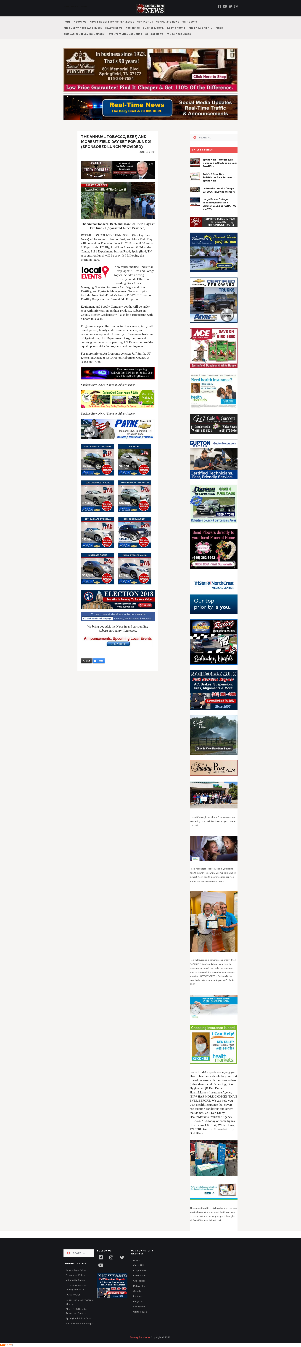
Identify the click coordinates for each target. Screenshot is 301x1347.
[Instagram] (236, 6)
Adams (137, 1260)
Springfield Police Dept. (79, 1318)
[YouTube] (100, 1265)
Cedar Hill (138, 1265)
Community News (167, 22)
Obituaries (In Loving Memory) (84, 34)
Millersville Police (75, 1280)
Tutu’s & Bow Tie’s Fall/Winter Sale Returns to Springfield (219, 177)
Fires (219, 28)
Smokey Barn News (140, 1337)
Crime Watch (190, 22)
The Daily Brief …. (200, 28)
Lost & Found (176, 28)
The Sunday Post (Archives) (82, 28)
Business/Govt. (153, 28)
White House (140, 1312)
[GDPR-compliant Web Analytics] (6, 1345)
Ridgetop (138, 1301)
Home (67, 22)
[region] (214, 222)
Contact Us (145, 22)
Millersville (139, 1286)
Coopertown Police (76, 1270)
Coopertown (140, 1270)
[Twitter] (230, 6)
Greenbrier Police (75, 1275)
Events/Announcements (125, 34)
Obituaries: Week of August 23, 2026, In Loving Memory (219, 190)
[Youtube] (225, 6)
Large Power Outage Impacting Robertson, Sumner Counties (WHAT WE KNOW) (219, 204)
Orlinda (137, 1291)
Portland (138, 1296)
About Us (80, 22)
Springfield (139, 1306)
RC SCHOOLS (73, 1294)
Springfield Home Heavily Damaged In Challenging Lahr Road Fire (220, 163)
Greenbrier (139, 1281)
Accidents (133, 28)
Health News (113, 28)
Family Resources (178, 34)
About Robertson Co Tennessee (112, 22)
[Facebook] (219, 6)
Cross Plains (140, 1275)
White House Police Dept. (79, 1323)
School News (154, 34)
